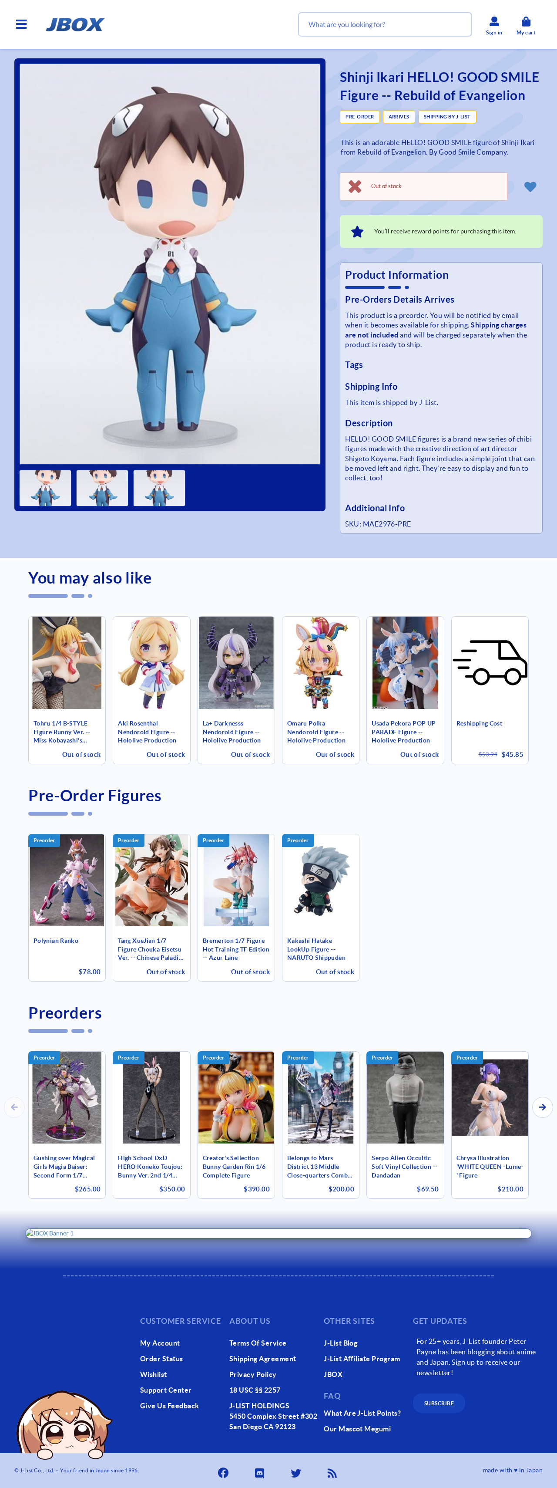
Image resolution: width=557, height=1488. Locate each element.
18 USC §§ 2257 (255, 1390)
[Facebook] (224, 1470)
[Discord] (260, 1470)
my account (160, 1343)
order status (161, 1359)
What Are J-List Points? (362, 1413)
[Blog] (333, 1470)
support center (166, 1390)
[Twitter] (297, 1470)
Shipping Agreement (262, 1359)
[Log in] (530, 186)
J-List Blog (340, 1343)
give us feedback (169, 1406)
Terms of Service (258, 1343)
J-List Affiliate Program (362, 1359)
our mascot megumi (357, 1429)
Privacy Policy (253, 1374)
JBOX (333, 1374)
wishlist (153, 1374)
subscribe (439, 1403)
